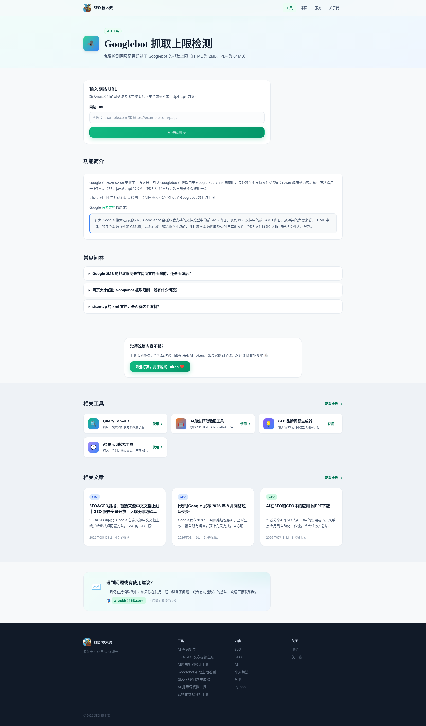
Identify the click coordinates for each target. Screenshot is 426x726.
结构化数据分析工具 (193, 694)
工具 (289, 7)
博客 (303, 7)
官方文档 (109, 207)
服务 (318, 7)
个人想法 (241, 672)
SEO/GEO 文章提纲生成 (196, 657)
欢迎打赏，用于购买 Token (160, 366)
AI (236, 664)
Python (240, 686)
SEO (238, 649)
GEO (238, 657)
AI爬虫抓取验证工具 (193, 664)
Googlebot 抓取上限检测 (197, 672)
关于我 (334, 7)
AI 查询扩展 (187, 649)
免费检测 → (177, 132)
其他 (238, 679)
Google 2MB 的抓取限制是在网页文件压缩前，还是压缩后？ (142, 273)
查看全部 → (334, 403)
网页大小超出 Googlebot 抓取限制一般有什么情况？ (135, 289)
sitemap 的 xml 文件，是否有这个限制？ (126, 306)
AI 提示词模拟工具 (192, 686)
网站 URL (96, 107)
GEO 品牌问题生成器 (194, 679)
